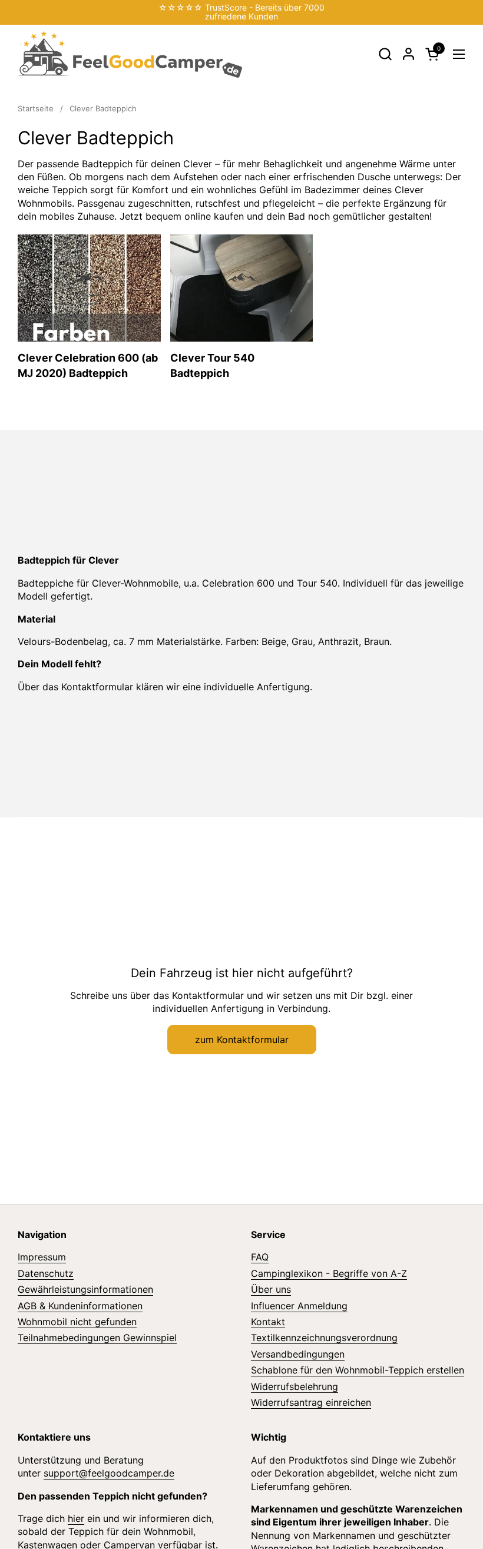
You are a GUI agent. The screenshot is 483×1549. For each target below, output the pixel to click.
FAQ (260, 1257)
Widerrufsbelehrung (294, 1386)
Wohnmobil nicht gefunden (77, 1322)
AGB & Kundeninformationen (80, 1306)
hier (76, 1518)
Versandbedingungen (298, 1354)
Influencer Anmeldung (299, 1306)
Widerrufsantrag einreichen (311, 1402)
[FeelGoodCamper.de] (130, 54)
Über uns (271, 1289)
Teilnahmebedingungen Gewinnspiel (97, 1337)
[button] (385, 54)
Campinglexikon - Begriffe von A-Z (329, 1273)
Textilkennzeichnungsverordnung (324, 1337)
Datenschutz (46, 1273)
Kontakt (268, 1322)
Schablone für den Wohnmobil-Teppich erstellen (357, 1370)
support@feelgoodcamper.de (109, 1473)
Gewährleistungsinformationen (85, 1289)
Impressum (42, 1257)
